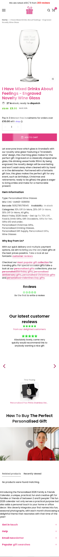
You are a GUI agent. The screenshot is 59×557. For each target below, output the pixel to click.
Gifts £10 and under (12, 221)
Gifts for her (45, 218)
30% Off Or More (11, 212)
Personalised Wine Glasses (23, 198)
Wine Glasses (9, 234)
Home (5, 20)
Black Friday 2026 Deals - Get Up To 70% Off (26, 215)
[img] (29, 326)
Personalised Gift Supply (15, 231)
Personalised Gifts (38, 231)
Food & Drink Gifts (11, 218)
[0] (53, 10)
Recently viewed (32, 473)
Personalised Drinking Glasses (18, 228)
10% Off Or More (23, 209)
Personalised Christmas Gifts (17, 225)
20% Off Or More (42, 209)
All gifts (25, 212)
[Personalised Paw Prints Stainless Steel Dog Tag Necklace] (29, 391)
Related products (11, 473)
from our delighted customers (29, 329)
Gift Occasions (30, 218)
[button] (5, 366)
